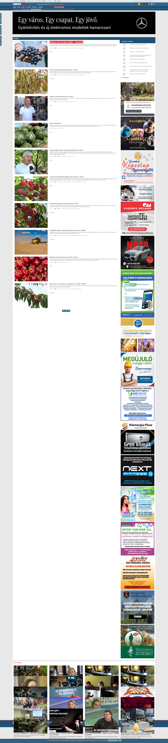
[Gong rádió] (44, 1)
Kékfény (34, 7)
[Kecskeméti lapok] (30, 1)
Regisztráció (142, 1)
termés (76, 48)
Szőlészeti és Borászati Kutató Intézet (63, 48)
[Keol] (50, 1)
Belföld (51, 185)
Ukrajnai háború (17, 9)
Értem (120, 740)
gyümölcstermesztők (69, 181)
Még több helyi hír (17, 717)
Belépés (136, 1)
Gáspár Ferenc (64, 235)
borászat (63, 101)
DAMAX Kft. (59, 101)
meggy (78, 181)
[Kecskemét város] (150, 1)
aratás (79, 235)
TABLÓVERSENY (48, 7)
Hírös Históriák (45, 9)
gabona (83, 235)
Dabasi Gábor (67, 101)
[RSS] (149, 4)
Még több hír (66, 310)
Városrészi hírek (70, 9)
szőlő (71, 48)
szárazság (75, 74)
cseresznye (64, 262)
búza (81, 235)
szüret (71, 101)
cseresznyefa (60, 262)
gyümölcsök (81, 74)
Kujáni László (63, 156)
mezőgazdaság (60, 181)
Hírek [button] (14, 7)
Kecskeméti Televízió (76, 208)
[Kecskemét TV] (23, 1)
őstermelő (67, 156)
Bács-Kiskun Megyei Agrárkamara (72, 235)
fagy (76, 288)
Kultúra (28, 7)
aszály (72, 74)
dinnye (57, 128)
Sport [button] (23, 7)
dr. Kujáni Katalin (64, 74)
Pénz (18, 7)
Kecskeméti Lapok (61, 9)
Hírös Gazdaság (53, 9)
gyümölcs (75, 181)
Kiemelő (71, 208)
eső (77, 74)
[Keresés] (154, 4)
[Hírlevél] (152, 4)
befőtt (85, 181)
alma (66, 208)
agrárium (69, 74)
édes (59, 128)
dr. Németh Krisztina (80, 48)
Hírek (51, 52)
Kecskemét (59, 74)
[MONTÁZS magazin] (57, 1)
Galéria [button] (40, 7)
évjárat (73, 48)
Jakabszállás (63, 208)
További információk (112, 740)
